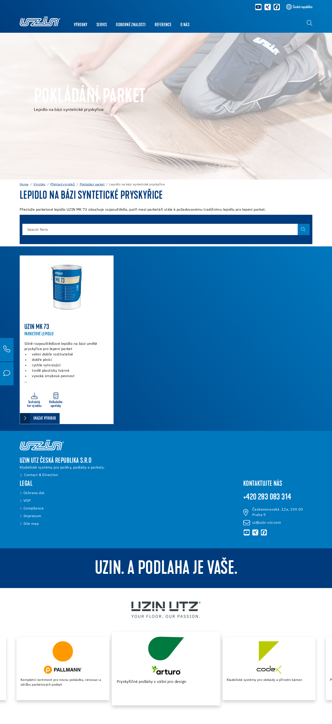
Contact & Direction (41, 475)
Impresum (32, 516)
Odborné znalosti (130, 25)
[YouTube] (258, 7)
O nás (184, 25)
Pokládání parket (92, 184)
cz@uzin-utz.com (266, 523)
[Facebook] (277, 7)
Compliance (33, 508)
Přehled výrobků (62, 184)
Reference (163, 25)
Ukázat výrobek (44, 418)
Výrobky (80, 25)
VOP (27, 501)
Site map (31, 524)
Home (24, 184)
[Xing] (267, 7)
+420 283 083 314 (267, 497)
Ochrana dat (33, 493)
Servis (101, 25)
